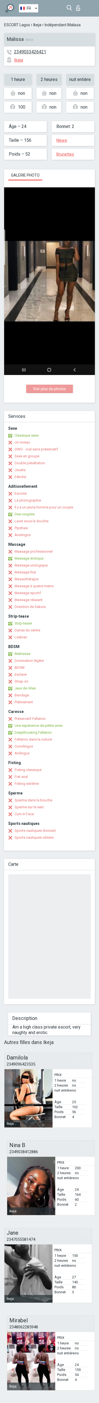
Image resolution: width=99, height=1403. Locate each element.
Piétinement (24, 702)
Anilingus (22, 753)
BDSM (19, 667)
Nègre (61, 140)
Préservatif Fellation (30, 719)
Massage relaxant (29, 600)
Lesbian (21, 637)
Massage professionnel (34, 551)
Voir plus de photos (49, 389)
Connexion (79, 6)
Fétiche (20, 477)
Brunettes (65, 154)
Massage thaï (25, 572)
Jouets (20, 470)
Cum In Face (24, 814)
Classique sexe (26, 435)
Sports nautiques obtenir (34, 837)
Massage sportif (28, 593)
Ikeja (37, 25)
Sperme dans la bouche (33, 800)
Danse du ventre (27, 630)
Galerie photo (25, 175)
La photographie (28, 500)
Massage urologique (31, 565)
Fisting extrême (27, 784)
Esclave (21, 674)
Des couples (25, 514)
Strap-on (21, 681)
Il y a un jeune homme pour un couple (44, 507)
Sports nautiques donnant (35, 830)
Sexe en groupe (27, 456)
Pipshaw (21, 528)
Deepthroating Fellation (33, 732)
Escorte (21, 493)
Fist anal (21, 777)
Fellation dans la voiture (33, 739)
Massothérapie (26, 579)
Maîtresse (22, 654)
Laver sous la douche (31, 521)
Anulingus (23, 535)
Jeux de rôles (25, 688)
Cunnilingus (24, 746)
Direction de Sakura (30, 607)
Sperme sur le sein (29, 807)
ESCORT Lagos (17, 25)
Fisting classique (28, 770)
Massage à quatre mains (34, 586)
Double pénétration (30, 463)
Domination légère (29, 661)
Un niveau (22, 442)
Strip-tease (23, 623)
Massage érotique (29, 558)
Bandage (22, 695)
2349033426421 (30, 51)
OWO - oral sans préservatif (36, 449)
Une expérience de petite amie (38, 725)
